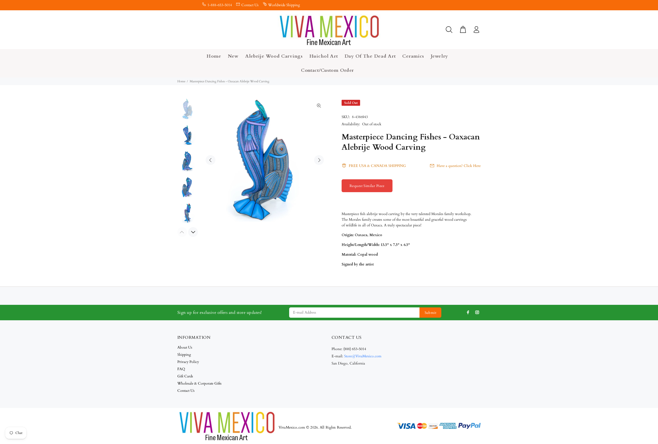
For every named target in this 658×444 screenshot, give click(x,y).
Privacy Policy (188, 361)
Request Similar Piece (367, 185)
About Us (184, 347)
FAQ (181, 369)
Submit (430, 312)
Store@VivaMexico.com (362, 356)
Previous (210, 160)
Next (319, 160)
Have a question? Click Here (459, 165)
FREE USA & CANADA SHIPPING (377, 165)
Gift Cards (185, 376)
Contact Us (250, 5)
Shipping (184, 354)
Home (181, 81)
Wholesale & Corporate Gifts (199, 383)
